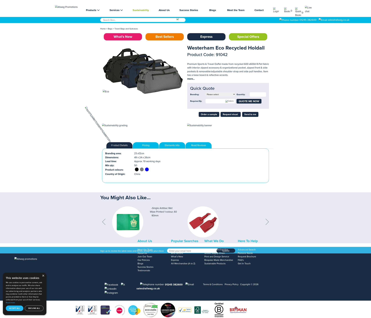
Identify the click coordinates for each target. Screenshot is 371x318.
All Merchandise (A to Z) (183, 263)
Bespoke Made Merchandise (218, 260)
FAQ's (241, 260)
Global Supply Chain (214, 253)
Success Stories (188, 10)
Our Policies (144, 260)
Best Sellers (165, 37)
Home (103, 29)
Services (115, 10)
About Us (164, 10)
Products (91, 10)
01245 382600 (308, 19)
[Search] (181, 21)
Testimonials (144, 270)
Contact (259, 10)
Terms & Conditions (213, 284)
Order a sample (209, 114)
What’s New (123, 37)
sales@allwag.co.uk (338, 19)
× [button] (43, 276)
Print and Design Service (216, 256)
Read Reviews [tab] (198, 145)
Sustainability (141, 10)
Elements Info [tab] (172, 145)
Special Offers (248, 37)
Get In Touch (244, 263)
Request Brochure (247, 256)
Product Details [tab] (119, 145)
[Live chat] (310, 9)
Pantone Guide (245, 253)
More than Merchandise (216, 249)
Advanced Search (247, 249)
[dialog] (24, 294)
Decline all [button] (34, 308)
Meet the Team (235, 10)
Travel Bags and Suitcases (126, 29)
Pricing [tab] (146, 145)
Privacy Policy (232, 284)
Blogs (212, 10)
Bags (110, 29)
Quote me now (249, 101)
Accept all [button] (14, 308)
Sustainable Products (214, 263)
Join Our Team (145, 256)
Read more (10, 302)
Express (206, 37)
